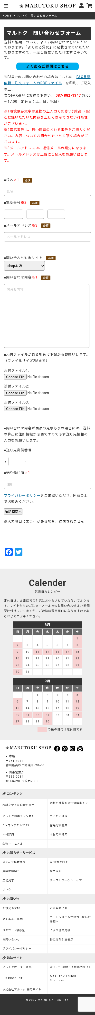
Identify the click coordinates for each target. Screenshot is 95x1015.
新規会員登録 (11, 908)
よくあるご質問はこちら (47, 66)
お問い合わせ (11, 939)
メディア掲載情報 (14, 862)
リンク (6, 889)
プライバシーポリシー (22, 496)
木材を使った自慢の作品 (18, 805)
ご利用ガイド (58, 908)
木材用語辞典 (58, 834)
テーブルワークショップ (66, 880)
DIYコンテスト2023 (15, 825)
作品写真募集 (58, 825)
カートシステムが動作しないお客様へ (70, 919)
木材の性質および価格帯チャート (70, 805)
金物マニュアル (12, 843)
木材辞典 (8, 834)
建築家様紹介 (11, 871)
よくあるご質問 (12, 919)
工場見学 (8, 880)
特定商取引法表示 (61, 939)
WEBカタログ (59, 862)
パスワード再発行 (14, 930)
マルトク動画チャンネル (18, 816)
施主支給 (56, 871)
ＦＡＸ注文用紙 (60, 930)
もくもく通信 (58, 816)
